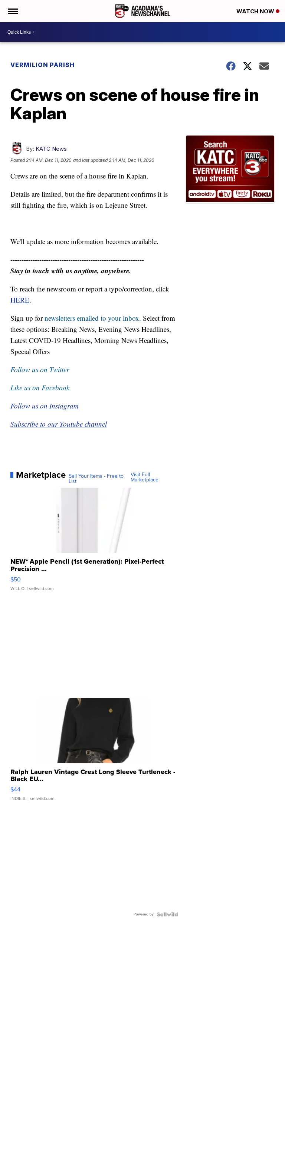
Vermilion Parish (42, 65)
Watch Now (256, 11)
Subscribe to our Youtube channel (58, 423)
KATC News (51, 148)
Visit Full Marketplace (144, 477)
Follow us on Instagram (44, 405)
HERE (19, 299)
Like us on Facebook (39, 387)
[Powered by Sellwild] (167, 914)
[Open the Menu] (12, 11)
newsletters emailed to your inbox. (93, 318)
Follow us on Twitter (39, 369)
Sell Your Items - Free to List (96, 479)
